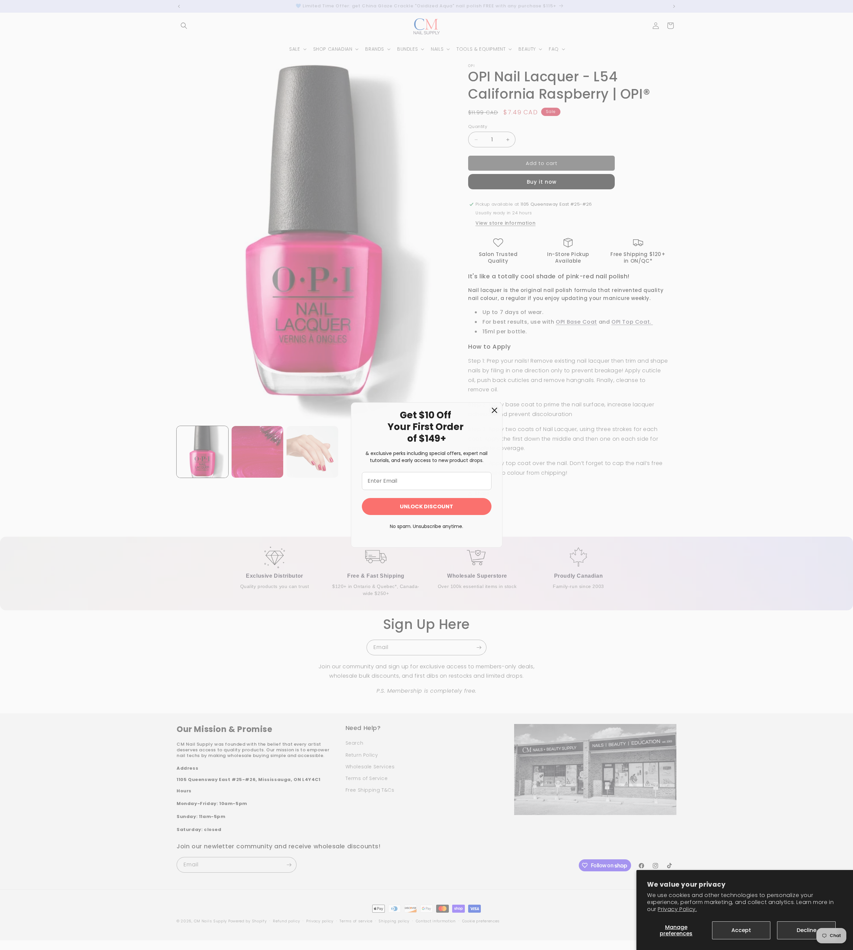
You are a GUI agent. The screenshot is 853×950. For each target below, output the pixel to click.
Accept (741, 930)
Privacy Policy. (677, 909)
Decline (806, 930)
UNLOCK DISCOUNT (426, 506)
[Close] (494, 410)
